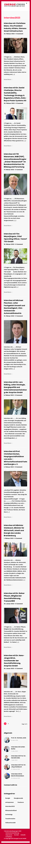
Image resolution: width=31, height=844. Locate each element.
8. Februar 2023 (9, 395)
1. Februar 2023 (8, 538)
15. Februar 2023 (9, 244)
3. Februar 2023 (9, 467)
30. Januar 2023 (9, 603)
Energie (7, 798)
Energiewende (18, 798)
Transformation (10, 818)
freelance (21, 802)
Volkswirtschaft (10, 822)
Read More (7, 79)
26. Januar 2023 (9, 668)
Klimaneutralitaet (11, 810)
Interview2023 (10, 806)
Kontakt (16, 835)
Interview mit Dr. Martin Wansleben (17, 775)
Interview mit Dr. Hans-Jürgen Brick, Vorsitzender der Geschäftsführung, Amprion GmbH (14, 660)
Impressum (9, 835)
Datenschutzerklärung (12, 833)
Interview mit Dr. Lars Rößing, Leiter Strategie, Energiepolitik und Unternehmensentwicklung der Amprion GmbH (15, 387)
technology (8, 814)
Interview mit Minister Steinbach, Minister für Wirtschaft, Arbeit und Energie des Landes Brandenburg (14, 530)
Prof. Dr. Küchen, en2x (18, 738)
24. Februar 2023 (9, 33)
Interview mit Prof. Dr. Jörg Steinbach (18, 766)
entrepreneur (9, 802)
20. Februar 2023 (9, 103)
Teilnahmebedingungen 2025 (12, 831)
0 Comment (19, 33)
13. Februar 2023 (9, 316)
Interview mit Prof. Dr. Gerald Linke (18, 757)
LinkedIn (23, 835)
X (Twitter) (9, 836)
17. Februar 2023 (9, 169)
